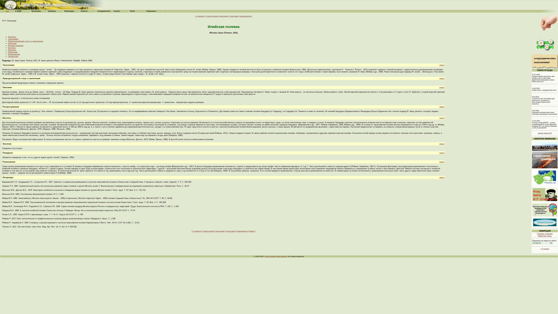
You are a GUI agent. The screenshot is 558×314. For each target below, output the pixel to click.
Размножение (14, 54)
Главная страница (545, 234)
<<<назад (545, 249)
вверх (442, 65)
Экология (12, 50)
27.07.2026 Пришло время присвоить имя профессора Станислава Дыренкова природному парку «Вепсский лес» (543, 78)
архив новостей (545, 133)
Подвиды (12, 37)
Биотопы (12, 48)
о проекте (200, 16)
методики (224, 16)
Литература (13, 56)
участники (233, 16)
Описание (12, 43)
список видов (212, 16)
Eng (7, 11)
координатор (245, 16)
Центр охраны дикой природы (276, 256)
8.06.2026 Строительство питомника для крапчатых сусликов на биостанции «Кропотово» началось (543, 100)
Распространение (15, 45)
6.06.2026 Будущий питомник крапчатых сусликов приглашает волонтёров (544, 112)
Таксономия (13, 39)
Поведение (13, 52)
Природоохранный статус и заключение (25, 41)
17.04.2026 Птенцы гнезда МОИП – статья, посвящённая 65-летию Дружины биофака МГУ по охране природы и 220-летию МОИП (544, 124)
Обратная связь (545, 236)
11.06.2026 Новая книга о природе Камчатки (544, 89)
